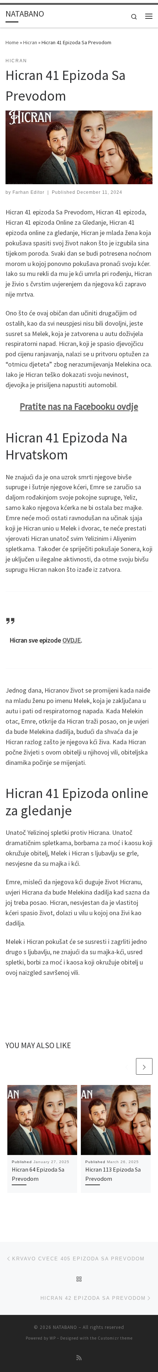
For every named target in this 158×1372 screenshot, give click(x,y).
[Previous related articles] (126, 1066)
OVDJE (71, 640)
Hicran (30, 42)
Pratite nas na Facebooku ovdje (79, 406)
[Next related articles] (144, 1066)
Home (12, 42)
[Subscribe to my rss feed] (79, 1357)
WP (53, 1338)
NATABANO (65, 1327)
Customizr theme (115, 1338)
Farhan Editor (28, 192)
